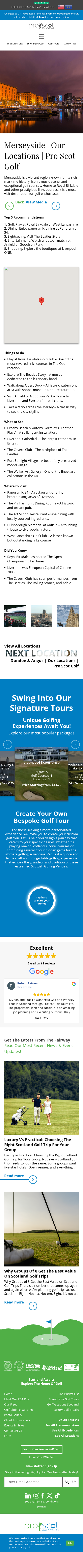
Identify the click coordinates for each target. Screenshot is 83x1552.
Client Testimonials (17, 1420)
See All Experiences (65, 1430)
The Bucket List (68, 1394)
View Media (36, 202)
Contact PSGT (13, 1430)
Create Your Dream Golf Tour (42, 1449)
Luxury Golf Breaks (66, 1409)
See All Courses (68, 1420)
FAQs (7, 1436)
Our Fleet (10, 1404)
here (42, 17)
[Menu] (41, 36)
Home (8, 1394)
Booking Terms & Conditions (42, 1501)
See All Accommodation (62, 1425)
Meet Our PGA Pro (16, 1399)
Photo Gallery (13, 1415)
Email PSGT (49, 7)
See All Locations (67, 1435)
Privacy (41, 1506)
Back (19, 202)
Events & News (14, 1425)
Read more (41, 1017)
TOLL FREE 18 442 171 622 (26, 7)
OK (70, 1543)
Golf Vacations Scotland (63, 1404)
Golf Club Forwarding (18, 1409)
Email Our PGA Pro (41, 1457)
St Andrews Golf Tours (64, 1399)
